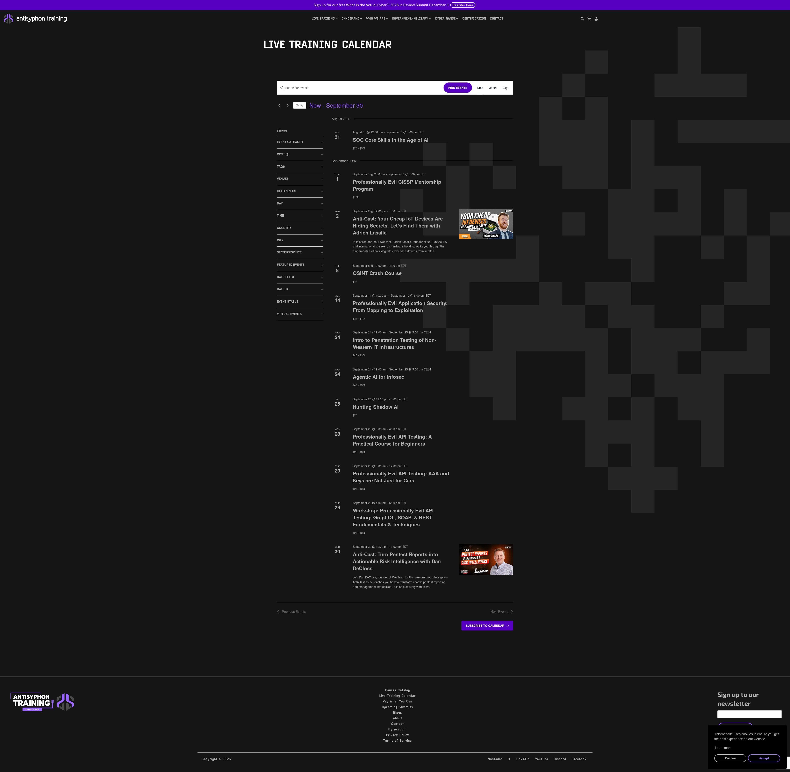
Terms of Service (397, 740)
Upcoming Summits (397, 707)
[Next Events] (287, 105)
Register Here (463, 5)
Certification (474, 18)
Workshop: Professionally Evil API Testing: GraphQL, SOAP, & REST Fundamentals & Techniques (393, 517)
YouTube (541, 759)
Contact (496, 18)
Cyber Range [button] (445, 18)
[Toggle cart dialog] (589, 19)
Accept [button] (764, 758)
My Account (397, 729)
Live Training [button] (323, 18)
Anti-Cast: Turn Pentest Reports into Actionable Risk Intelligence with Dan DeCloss (397, 561)
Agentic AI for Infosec (378, 376)
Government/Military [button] (410, 18)
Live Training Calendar (397, 696)
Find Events (457, 88)
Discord (560, 759)
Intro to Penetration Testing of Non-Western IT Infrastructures (394, 343)
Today (299, 105)
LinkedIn (523, 759)
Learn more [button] (723, 748)
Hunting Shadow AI (376, 406)
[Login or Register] (596, 19)
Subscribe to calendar (485, 625)
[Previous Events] (279, 105)
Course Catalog (397, 690)
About (397, 718)
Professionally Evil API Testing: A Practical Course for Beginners (392, 440)
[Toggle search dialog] (582, 19)
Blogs (397, 712)
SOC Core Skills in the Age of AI (391, 139)
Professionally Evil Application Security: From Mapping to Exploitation (400, 306)
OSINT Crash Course (377, 272)
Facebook (579, 759)
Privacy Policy (397, 735)
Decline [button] (730, 758)
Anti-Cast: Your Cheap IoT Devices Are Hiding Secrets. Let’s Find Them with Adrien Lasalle (398, 225)
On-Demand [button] (350, 18)
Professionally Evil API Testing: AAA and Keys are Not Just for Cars (401, 477)
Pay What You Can (397, 701)
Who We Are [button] (375, 18)
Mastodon (495, 759)
